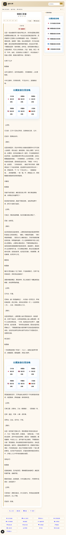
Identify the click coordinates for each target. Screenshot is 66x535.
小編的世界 (41, 521)
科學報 (25, 528)
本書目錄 (20, 9)
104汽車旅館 (10, 521)
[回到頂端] (2, 531)
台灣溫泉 (41, 524)
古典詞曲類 (6, 9)
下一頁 (31, 511)
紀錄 (30, 21)
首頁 (19, 511)
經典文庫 (10, 524)
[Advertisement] (53, 67)
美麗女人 (10, 531)
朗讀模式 (22, 29)
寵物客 (25, 521)
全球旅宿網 (57, 518)
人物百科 (10, 528)
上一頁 (12, 511)
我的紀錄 (37, 21)
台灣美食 (57, 521)
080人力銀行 (25, 518)
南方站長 (26, 524)
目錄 (26, 511)
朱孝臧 (13, 9)
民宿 (41, 528)
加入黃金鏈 (9, 518)
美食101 (41, 518)
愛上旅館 (57, 528)
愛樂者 (57, 524)
